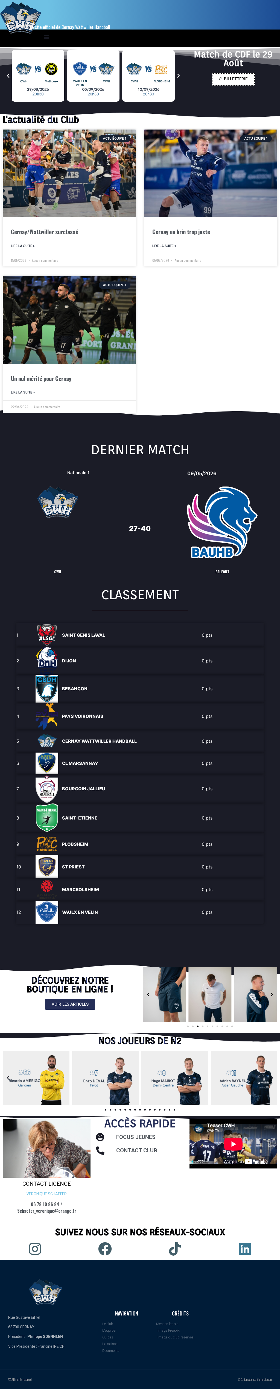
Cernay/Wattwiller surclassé (44, 231)
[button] (8, 76)
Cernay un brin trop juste (181, 231)
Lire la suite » (23, 246)
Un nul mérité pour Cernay (41, 378)
